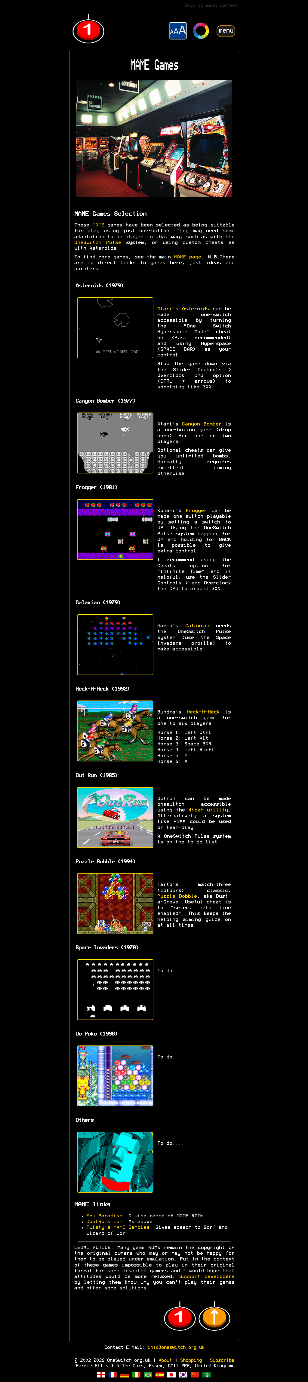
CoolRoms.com (104, 1222)
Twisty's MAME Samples (117, 1227)
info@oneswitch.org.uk (175, 1348)
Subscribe (222, 1360)
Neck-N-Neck (203, 712)
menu (226, 31)
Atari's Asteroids (183, 309)
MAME (98, 225)
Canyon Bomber (201, 424)
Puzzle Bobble (177, 896)
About (165, 1360)
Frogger (196, 511)
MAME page (187, 257)
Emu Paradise (104, 1216)
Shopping (191, 1360)
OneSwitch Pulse (97, 243)
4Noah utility (208, 810)
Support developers (206, 1277)
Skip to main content (211, 6)
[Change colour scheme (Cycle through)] (201, 31)
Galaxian (197, 626)
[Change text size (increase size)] (178, 31)
